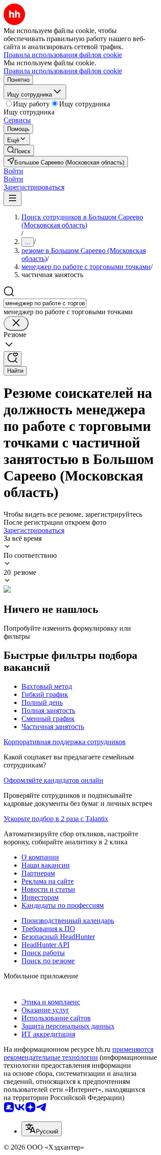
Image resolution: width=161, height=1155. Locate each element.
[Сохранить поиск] (12, 358)
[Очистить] (16, 323)
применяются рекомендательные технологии (78, 1053)
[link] (19, 150)
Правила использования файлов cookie (63, 71)
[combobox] (45, 303)
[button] (13, 171)
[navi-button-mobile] (12, 198)
